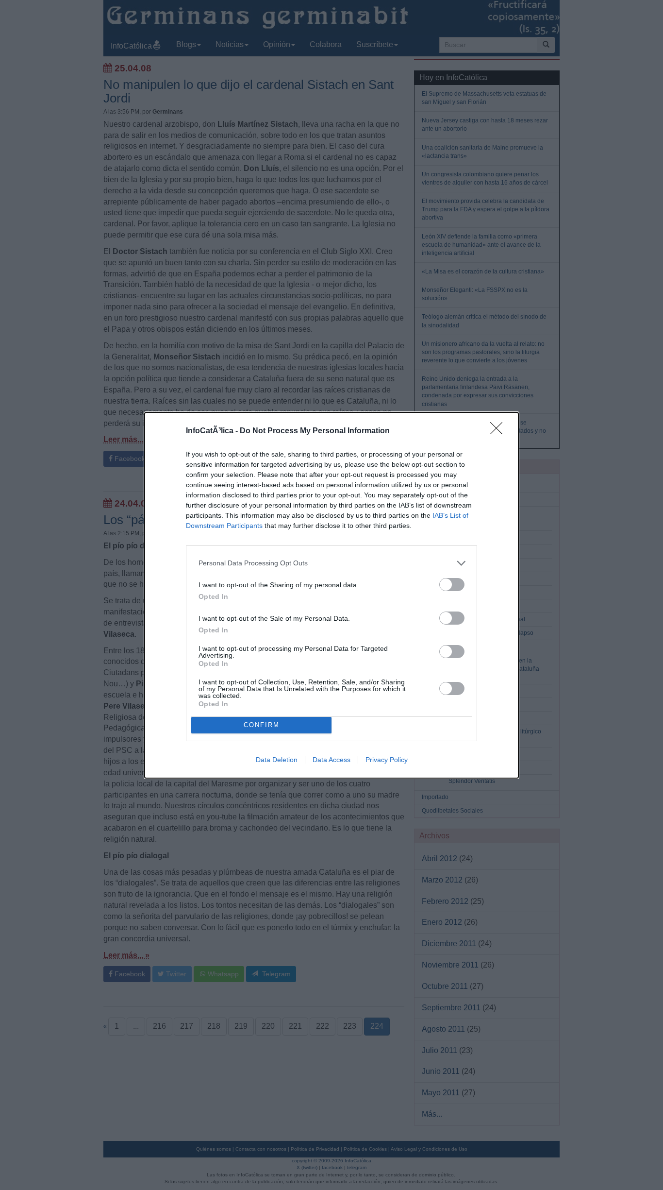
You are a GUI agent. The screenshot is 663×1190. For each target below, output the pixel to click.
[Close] (499, 431)
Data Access (331, 760)
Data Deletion (277, 760)
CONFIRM (262, 725)
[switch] (451, 584)
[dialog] (331, 595)
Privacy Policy (386, 760)
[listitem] (331, 563)
